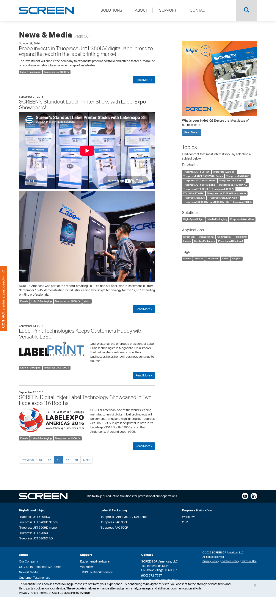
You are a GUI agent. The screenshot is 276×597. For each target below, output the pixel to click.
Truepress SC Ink (242, 202)
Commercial (224, 236)
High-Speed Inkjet (193, 219)
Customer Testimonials (34, 577)
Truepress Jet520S (194, 197)
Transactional (206, 236)
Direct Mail (189, 236)
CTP (185, 522)
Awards (198, 258)
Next (86, 460)
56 (58, 460)
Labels (187, 241)
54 (40, 460)
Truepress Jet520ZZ (223, 189)
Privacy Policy (28, 592)
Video (87, 301)
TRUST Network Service (96, 572)
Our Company (28, 561)
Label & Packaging (30, 72)
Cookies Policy (69, 592)
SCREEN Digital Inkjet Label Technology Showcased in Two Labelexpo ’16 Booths (85, 400)
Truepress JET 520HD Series (199, 180)
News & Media (28, 572)
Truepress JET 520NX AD (233, 184)
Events (24, 301)
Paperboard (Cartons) (230, 241)
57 (67, 460)
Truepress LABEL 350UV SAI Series (203, 176)
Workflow (188, 517)
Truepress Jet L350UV (56, 72)
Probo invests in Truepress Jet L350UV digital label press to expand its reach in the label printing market (86, 51)
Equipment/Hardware (95, 561)
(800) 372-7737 (151, 575)
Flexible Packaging (204, 241)
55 (49, 460)
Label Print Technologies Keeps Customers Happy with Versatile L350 (81, 333)
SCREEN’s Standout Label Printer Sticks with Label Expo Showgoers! (82, 104)
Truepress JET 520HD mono (199, 184)
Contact (147, 554)
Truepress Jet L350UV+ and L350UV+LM (206, 202)
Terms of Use (49, 592)
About (23, 554)
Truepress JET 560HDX (196, 171)
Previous (28, 460)
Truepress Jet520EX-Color (223, 197)
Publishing (241, 236)
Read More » (143, 79)
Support (236, 258)
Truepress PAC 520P (237, 176)
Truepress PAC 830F (224, 171)
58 (76, 460)
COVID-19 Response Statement (41, 567)
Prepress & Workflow (242, 219)
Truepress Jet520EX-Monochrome (226, 193)
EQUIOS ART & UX (193, 193)
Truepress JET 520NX (195, 189)
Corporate (212, 258)
